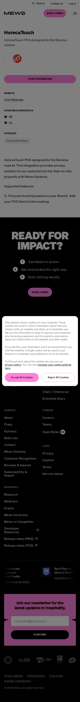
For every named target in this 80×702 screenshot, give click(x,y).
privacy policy (13, 364)
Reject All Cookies (58, 377)
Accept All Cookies (22, 377)
